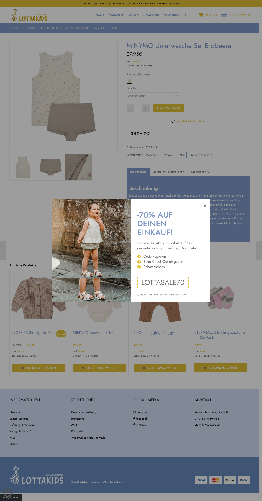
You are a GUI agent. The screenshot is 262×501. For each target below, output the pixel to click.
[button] (8, 493)
